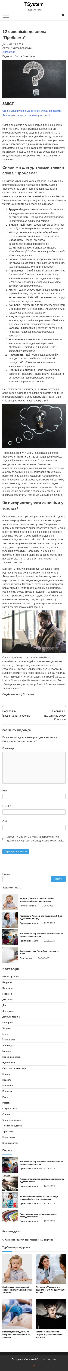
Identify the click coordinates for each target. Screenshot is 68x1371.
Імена (5, 1033)
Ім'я (5, 790)
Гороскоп (7, 993)
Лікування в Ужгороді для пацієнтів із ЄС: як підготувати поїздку (50, 1290)
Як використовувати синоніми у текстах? (26, 115)
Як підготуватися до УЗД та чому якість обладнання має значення (16, 1334)
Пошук (6, 874)
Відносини (7, 988)
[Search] (63, 15)
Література (8, 1045)
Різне (5, 1097)
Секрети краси (9, 1108)
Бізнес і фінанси (10, 976)
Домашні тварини (11, 1016)
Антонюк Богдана (28, 905)
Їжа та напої (8, 1039)
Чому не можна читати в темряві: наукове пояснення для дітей (49, 1334)
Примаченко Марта (29, 923)
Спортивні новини (11, 1119)
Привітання (8, 1085)
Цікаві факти (8, 1137)
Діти (4, 1005)
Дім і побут (7, 999)
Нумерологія (8, 1062)
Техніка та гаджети (12, 1125)
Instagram (8, 51)
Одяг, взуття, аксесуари (14, 1068)
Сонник (6, 1114)
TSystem (34, 4)
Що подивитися (10, 1142)
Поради (6, 1074)
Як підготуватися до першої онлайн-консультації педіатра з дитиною (17, 1290)
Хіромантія (8, 1131)
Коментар (8, 748)
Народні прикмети (11, 1056)
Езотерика (7, 1022)
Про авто (7, 1091)
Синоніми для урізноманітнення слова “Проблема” (32, 110)
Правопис (28, 694)
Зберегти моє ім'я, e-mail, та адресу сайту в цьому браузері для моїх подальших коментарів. (35, 838)
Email (6, 806)
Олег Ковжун (26, 958)
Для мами (7, 1011)
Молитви (6, 1051)
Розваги (6, 1102)
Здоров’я (7, 1028)
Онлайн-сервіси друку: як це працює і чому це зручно (27, 1239)
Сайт (5, 821)
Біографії (7, 982)
